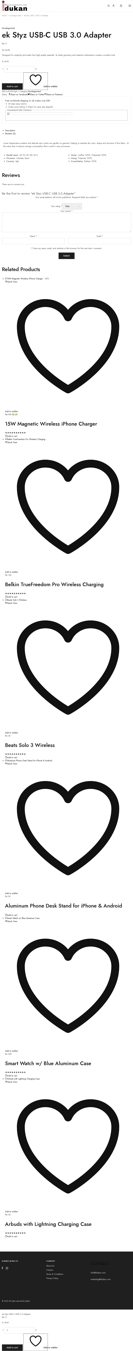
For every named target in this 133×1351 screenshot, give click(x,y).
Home (4, 15)
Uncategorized (15, 15)
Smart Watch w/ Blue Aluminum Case (48, 1063)
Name (33, 236)
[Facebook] (3, 1268)
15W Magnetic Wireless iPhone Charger (51, 424)
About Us (50, 1265)
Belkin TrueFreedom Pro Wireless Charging (54, 584)
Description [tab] (10, 130)
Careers (49, 1269)
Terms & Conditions (54, 1274)
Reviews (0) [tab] (10, 133)
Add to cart (12, 86)
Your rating (56, 206)
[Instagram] (6, 1269)
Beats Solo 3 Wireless (30, 745)
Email (100, 236)
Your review (66, 211)
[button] (11, 436)
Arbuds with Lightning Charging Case (48, 1224)
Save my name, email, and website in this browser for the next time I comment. (67, 248)
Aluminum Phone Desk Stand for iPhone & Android (63, 905)
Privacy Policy (52, 1278)
